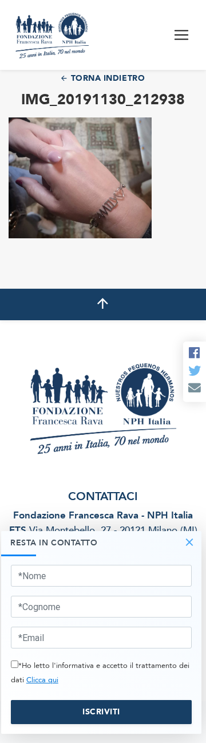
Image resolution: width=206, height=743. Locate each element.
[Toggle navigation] (181, 35)
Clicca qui (42, 680)
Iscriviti (101, 711)
